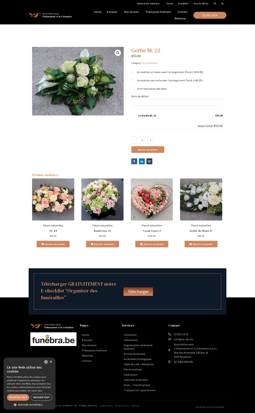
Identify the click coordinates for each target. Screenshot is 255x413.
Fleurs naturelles (149, 63)
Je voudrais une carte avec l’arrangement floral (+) (169, 80)
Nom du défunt (140, 96)
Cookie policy (106, 405)
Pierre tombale (133, 369)
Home (97, 12)
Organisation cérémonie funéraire (138, 346)
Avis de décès (201, 3)
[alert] (29, 384)
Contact (183, 12)
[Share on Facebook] (134, 161)
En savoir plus (35, 390)
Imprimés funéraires (136, 379)
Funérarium (130, 374)
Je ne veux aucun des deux (151, 88)
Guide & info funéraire (148, 3)
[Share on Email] (149, 161)
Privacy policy (122, 405)
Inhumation (131, 340)
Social (170, 3)
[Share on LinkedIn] (142, 161)
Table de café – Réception (139, 364)
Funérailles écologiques (138, 359)
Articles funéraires (135, 354)
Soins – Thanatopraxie (137, 385)
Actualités (183, 3)
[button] (118, 53)
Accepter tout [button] (18, 397)
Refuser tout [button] (41, 397)
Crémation (130, 334)
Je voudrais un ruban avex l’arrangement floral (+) (169, 72)
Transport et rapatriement (140, 390)
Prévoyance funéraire (158, 12)
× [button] (50, 362)
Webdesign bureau (204, 406)
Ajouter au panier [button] (55, 244)
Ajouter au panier (148, 149)
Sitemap (135, 405)
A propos (112, 12)
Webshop (180, 18)
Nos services (131, 12)
